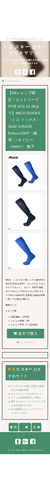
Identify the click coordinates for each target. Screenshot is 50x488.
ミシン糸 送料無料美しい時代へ (26, 397)
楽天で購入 (27, 333)
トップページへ (12, 81)
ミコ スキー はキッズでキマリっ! (26, 450)
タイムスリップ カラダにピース (26, 394)
